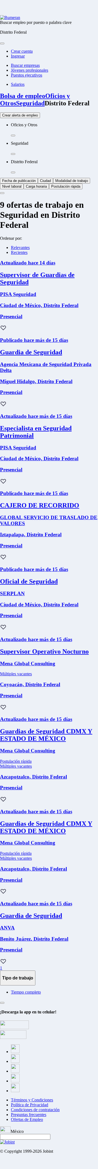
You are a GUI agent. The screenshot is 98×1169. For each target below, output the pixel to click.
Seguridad (30, 103)
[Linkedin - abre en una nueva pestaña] (15, 1081)
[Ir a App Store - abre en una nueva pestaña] (13, 1037)
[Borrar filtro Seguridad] (13, 154)
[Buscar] (2, 43)
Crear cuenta (22, 51)
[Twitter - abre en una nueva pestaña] (15, 1061)
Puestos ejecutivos (26, 75)
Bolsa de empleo (22, 95)
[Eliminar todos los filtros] (2, 193)
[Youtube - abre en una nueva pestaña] (15, 1090)
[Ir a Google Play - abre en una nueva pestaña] (14, 1027)
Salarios (17, 84)
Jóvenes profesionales (29, 70)
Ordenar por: (11, 238)
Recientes (19, 252)
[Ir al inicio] (10, 17)
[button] (3, 328)
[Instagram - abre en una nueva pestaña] (15, 1071)
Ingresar (18, 56)
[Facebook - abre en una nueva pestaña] (15, 1051)
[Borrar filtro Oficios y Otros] (13, 135)
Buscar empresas (25, 65)
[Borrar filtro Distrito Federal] (13, 172)
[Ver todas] (2, 1003)
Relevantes (20, 247)
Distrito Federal (67, 103)
